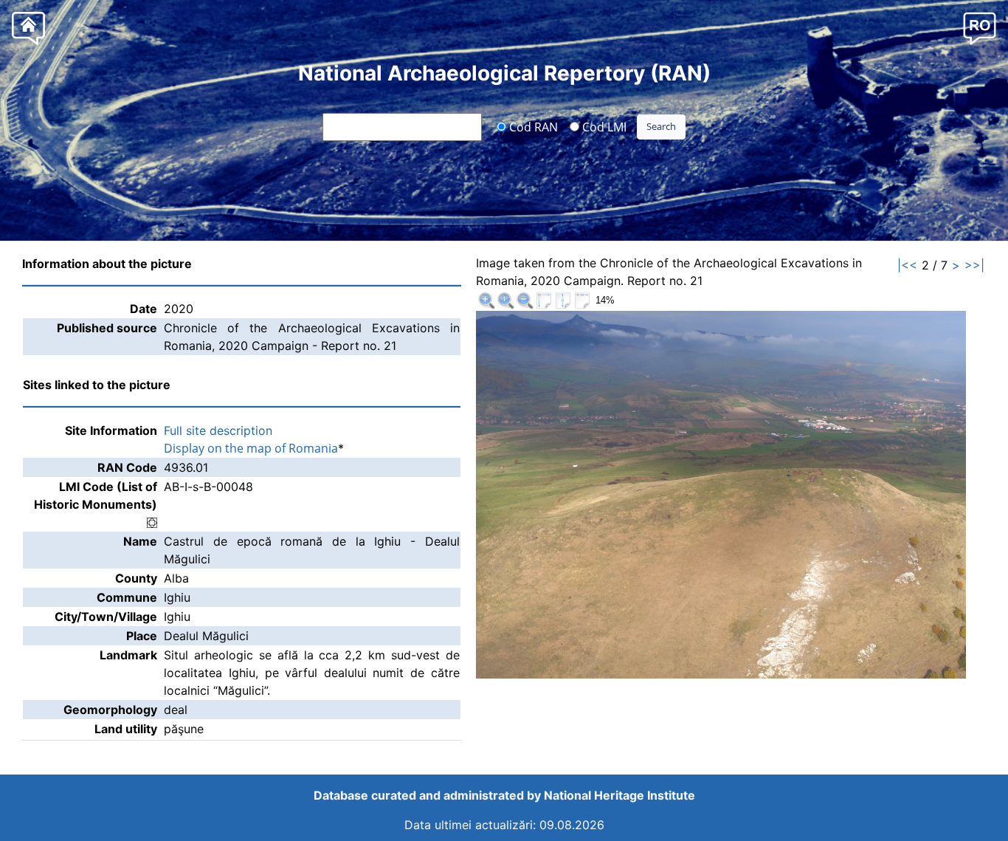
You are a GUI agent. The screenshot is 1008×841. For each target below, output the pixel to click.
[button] (979, 27)
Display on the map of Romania (251, 448)
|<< (907, 265)
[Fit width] (582, 300)
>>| (974, 265)
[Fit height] (563, 300)
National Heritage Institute (619, 795)
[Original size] (505, 300)
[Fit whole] (544, 300)
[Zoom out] (525, 300)
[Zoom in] (486, 300)
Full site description (218, 430)
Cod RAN (532, 126)
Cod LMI (602, 126)
